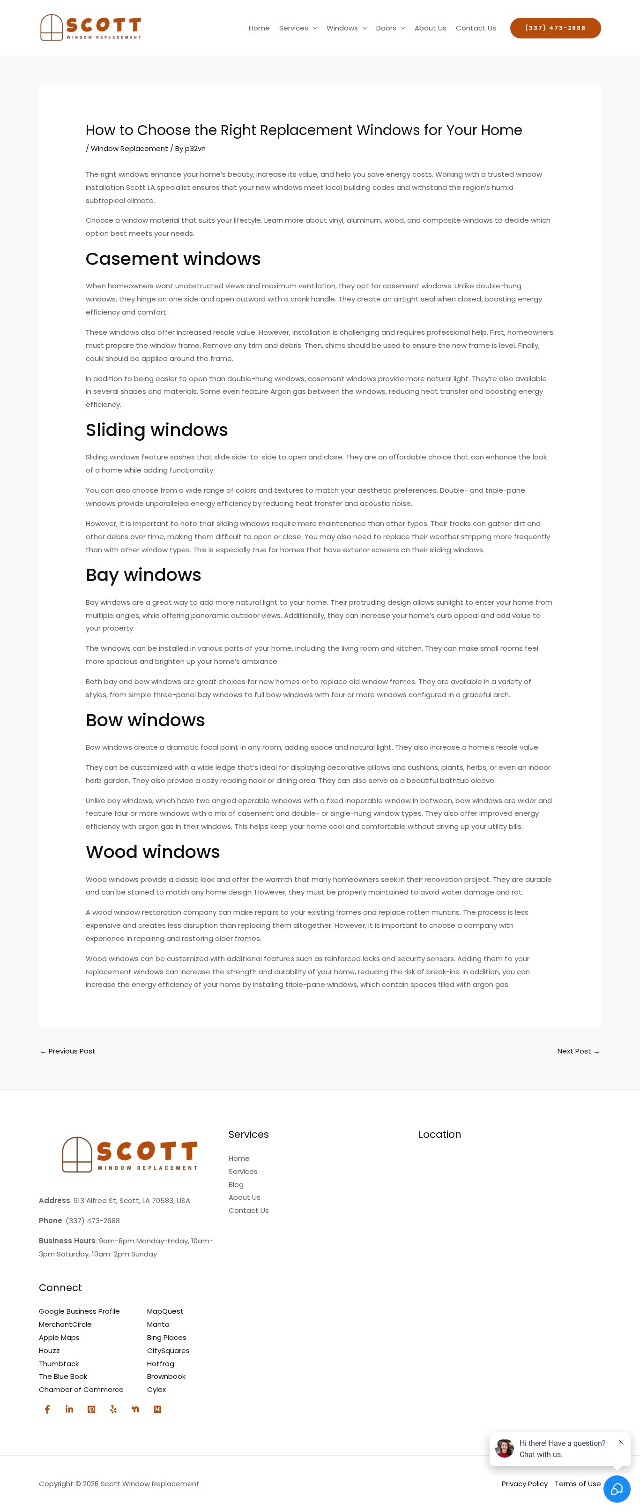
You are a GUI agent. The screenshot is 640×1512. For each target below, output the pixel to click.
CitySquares (168, 1350)
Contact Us (476, 28)
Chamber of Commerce (81, 1389)
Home (259, 28)
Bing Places (166, 1337)
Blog (236, 1184)
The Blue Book (63, 1376)
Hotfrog (160, 1364)
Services (293, 28)
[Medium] (157, 1409)
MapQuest (165, 1311)
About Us (431, 28)
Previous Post (68, 1051)
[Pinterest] (91, 1409)
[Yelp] (113, 1409)
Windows (342, 28)
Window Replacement (129, 148)
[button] (312, 28)
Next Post (579, 1051)
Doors (386, 28)
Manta (158, 1324)
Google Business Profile (79, 1311)
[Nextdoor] (135, 1409)
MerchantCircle (65, 1324)
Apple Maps (59, 1337)
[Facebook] (47, 1409)
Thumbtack (59, 1364)
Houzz (49, 1350)
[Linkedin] (69, 1409)
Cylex (156, 1389)
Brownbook (166, 1376)
